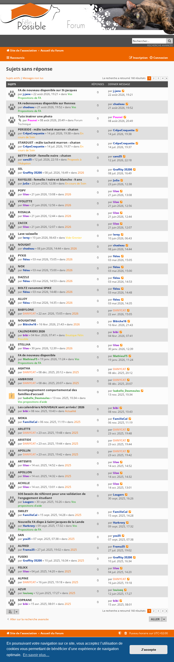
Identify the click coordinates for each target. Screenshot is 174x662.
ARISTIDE (24, 440)
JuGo (26, 183)
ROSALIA (24, 212)
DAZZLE (23, 277)
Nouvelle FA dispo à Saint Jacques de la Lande (51, 522)
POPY (22, 190)
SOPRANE (25, 600)
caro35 (27, 159)
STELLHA (24, 344)
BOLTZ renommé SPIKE (34, 288)
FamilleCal (30, 422)
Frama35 (29, 550)
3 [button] (158, 78)
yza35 (27, 539)
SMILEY (23, 511)
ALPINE (23, 578)
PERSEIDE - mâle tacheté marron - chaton (48, 129)
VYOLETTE (25, 201)
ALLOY (22, 299)
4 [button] (162, 78)
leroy (26, 238)
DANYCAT (29, 313)
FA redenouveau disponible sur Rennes (46, 103)
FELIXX (23, 567)
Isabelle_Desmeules (36, 398)
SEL (20, 169)
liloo (26, 194)
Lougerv (28, 502)
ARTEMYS (24, 461)
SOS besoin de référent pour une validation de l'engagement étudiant (52, 496)
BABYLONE (26, 310)
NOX (21, 266)
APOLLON (25, 472)
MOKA (22, 418)
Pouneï (32, 120)
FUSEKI (23, 557)
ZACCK (22, 223)
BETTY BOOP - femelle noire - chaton (44, 156)
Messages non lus (33, 78)
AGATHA (24, 368)
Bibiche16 (29, 324)
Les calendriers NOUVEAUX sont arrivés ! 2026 (51, 407)
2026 (81, 173)
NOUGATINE (27, 320)
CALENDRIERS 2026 (31, 331)
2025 (75, 372)
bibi (25, 335)
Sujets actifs (13, 78)
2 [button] (153, 78)
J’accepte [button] (148, 649)
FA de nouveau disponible (37, 355)
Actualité (70, 411)
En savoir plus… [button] (36, 655)
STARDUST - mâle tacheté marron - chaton (49, 142)
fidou (26, 259)
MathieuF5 (30, 359)
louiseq (28, 593)
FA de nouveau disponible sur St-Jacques (47, 90)
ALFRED (23, 546)
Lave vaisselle (28, 234)
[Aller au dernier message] (123, 91)
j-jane (27, 94)
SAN (21, 535)
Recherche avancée (160, 45)
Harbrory (29, 526)
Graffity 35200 (32, 173)
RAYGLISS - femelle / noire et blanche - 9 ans (50, 179)
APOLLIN (24, 450)
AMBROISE (25, 379)
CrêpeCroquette (33, 133)
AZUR (22, 589)
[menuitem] (158, 58)
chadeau (28, 107)
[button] (166, 78)
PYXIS (22, 255)
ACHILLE (24, 483)
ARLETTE (24, 429)
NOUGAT (24, 244)
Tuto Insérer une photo (35, 116)
